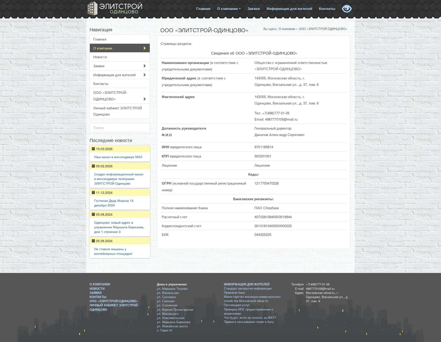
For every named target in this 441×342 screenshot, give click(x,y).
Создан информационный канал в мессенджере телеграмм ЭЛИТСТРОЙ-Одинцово (118, 178)
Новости (100, 56)
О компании (227, 8)
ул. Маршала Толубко (172, 288)
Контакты (327, 8)
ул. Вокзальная (168, 292)
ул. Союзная (166, 301)
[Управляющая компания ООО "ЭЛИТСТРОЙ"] (115, 8)
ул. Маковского (167, 313)
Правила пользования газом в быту (249, 322)
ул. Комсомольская (171, 318)
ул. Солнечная (167, 305)
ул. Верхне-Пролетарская (175, 309)
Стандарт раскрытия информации (247, 288)
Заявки (254, 8)
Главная (203, 8)
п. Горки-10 (164, 330)
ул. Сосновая (166, 297)
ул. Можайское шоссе (172, 326)
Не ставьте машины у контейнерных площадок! (113, 251)
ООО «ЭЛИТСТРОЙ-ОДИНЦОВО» (110, 95)
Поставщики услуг (237, 305)
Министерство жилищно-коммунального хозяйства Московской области (252, 299)
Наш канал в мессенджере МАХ (118, 156)
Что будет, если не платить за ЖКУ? (250, 317)
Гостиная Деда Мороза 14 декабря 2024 (113, 202)
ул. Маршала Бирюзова (173, 322)
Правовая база (234, 292)
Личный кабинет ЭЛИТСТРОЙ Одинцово (117, 111)
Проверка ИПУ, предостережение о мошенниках (248, 311)
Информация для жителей (289, 8)
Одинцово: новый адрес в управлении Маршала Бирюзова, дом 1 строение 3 (119, 227)
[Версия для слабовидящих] (347, 6)
